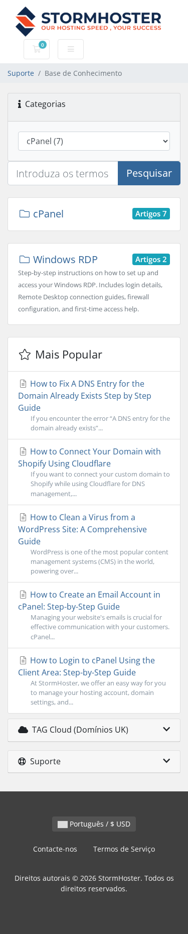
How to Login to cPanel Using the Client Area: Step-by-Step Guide (92, 681)
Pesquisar (149, 173)
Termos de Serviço (124, 849)
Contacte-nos (55, 849)
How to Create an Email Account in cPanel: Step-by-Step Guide (93, 615)
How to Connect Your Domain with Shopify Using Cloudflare (94, 472)
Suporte (21, 73)
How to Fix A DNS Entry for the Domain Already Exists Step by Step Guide (94, 405)
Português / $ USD (99, 824)
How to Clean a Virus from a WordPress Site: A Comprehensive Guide (93, 543)
